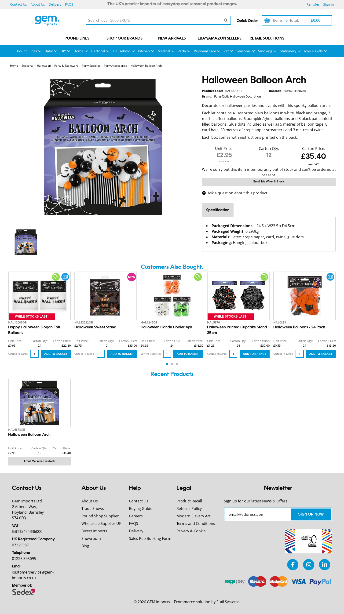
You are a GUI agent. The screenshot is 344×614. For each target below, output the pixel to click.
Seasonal (243, 51)
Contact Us (18, 4)
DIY (63, 51)
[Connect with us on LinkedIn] (324, 564)
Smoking (265, 51)
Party (182, 51)
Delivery (55, 4)
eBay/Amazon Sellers (220, 38)
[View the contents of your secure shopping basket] (267, 20)
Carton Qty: (269, 148)
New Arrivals (172, 38)
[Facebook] (292, 564)
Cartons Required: (18, 353)
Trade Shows (92, 508)
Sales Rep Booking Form (150, 538)
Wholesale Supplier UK (101, 523)
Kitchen (144, 51)
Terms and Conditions (195, 523)
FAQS (69, 4)
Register (313, 4)
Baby (49, 51)
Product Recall (189, 501)
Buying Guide (140, 508)
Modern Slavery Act (193, 516)
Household (121, 51)
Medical (163, 51)
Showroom (91, 538)
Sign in (328, 4)
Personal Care (205, 51)
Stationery (288, 51)
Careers (136, 516)
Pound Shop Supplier (100, 516)
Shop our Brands (124, 38)
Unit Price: (224, 148)
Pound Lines (77, 38)
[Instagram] (308, 564)
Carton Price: (313, 148)
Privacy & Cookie (191, 531)
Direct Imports (94, 531)
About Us (38, 4)
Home (78, 51)
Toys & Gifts (313, 51)
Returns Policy (189, 508)
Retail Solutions (267, 38)
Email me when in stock (268, 181)
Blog (85, 546)
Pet (226, 51)
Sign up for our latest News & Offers (255, 501)
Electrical (98, 51)
